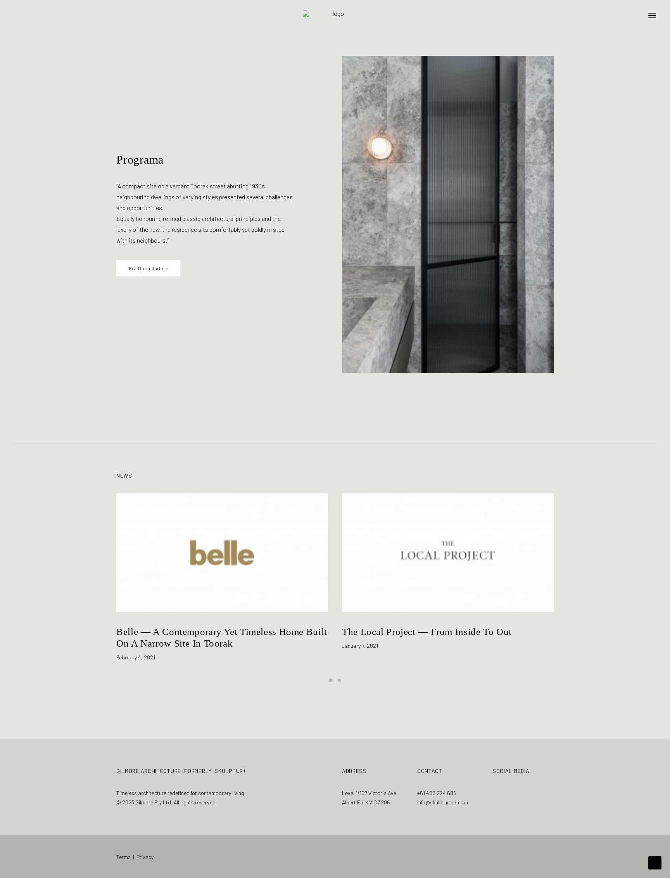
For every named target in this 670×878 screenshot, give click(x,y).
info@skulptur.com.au (442, 802)
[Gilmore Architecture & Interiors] (335, 15)
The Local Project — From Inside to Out (201, 631)
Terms (123, 857)
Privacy (145, 857)
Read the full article (148, 268)
